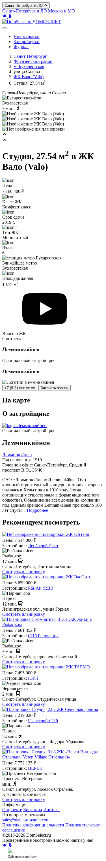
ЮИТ (33, 678)
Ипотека (51, 809)
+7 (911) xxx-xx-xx (20, 388)
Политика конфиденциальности (33, 824)
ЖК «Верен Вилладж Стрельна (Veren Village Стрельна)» (50, 754)
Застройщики (27, 41)
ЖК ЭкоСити (79, 576)
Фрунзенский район (33, 61)
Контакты (32, 809)
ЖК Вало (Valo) (29, 76)
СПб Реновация (43, 635)
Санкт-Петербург (30, 56)
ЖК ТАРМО (78, 666)
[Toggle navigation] (4, 28)
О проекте (12, 809)
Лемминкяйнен (17, 454)
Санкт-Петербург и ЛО (24, 5)
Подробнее (37, 510)
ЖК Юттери (77, 534)
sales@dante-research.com (25, 819)
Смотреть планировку (23, 571)
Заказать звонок (54, 388)
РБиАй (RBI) (40, 588)
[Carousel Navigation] (53, 137)
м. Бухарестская (29, 66)
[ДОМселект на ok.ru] (10, 16)
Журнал (21, 46)
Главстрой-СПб (43, 720)
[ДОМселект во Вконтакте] (5, 16)
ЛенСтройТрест (43, 545)
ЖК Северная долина (77, 709)
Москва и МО (61, 10)
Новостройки (27, 36)
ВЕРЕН (35, 768)
